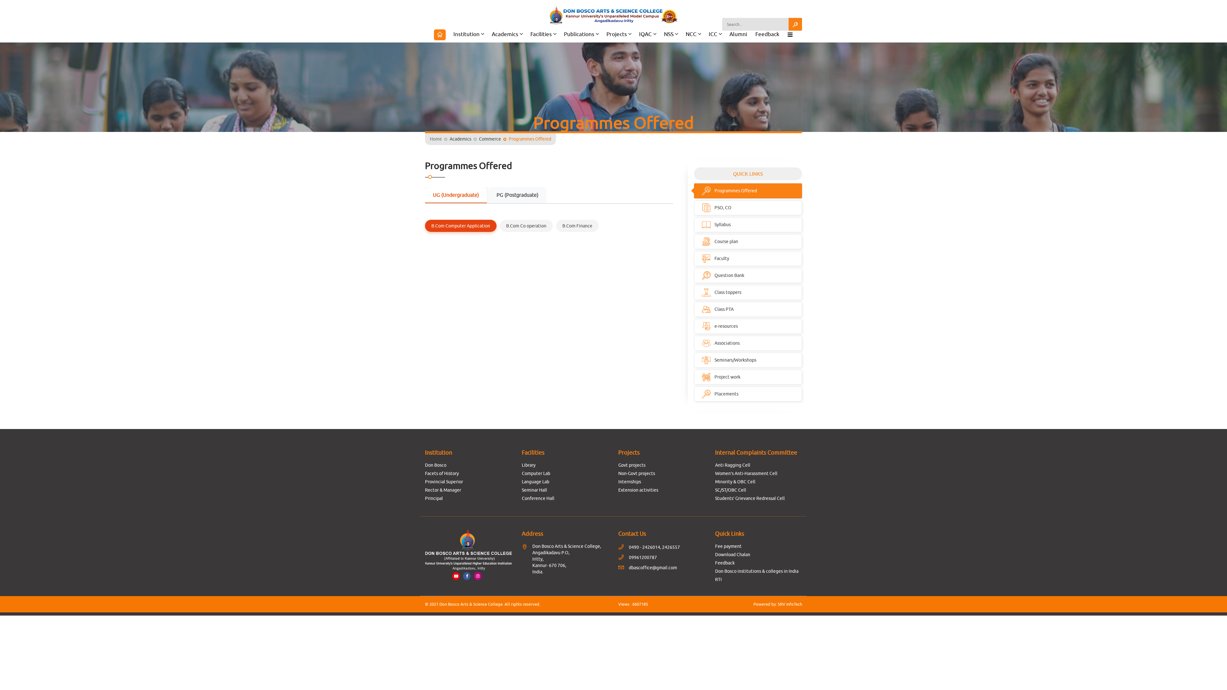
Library (529, 465)
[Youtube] (456, 576)
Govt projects (631, 465)
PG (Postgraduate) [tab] (517, 195)
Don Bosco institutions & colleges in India (757, 571)
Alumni (738, 34)
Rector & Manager (443, 490)
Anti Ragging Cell (732, 465)
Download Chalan (732, 554)
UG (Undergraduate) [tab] (456, 195)
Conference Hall (538, 498)
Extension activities (638, 490)
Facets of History (442, 473)
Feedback (767, 34)
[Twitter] (478, 576)
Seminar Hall (534, 490)
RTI (718, 579)
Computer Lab (536, 473)
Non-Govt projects (636, 473)
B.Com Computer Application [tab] (460, 225)
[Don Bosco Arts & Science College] (613, 15)
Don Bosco (435, 465)
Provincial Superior (444, 481)
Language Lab (535, 481)
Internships (629, 481)
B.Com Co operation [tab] (526, 225)
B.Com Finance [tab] (577, 225)
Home (436, 139)
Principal (434, 498)
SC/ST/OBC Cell (730, 490)
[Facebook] (467, 576)
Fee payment (728, 546)
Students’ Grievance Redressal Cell (750, 498)
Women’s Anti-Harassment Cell (746, 473)
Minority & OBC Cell (735, 481)
